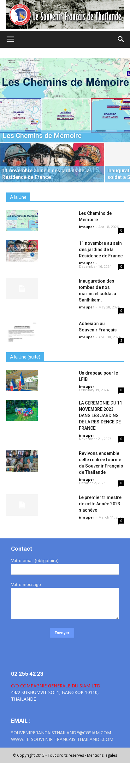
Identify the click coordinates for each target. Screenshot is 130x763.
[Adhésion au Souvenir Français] (22, 331)
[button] (121, 39)
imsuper (86, 226)
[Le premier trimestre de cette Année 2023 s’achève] (22, 505)
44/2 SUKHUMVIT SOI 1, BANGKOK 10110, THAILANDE (56, 692)
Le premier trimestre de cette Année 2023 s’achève (100, 504)
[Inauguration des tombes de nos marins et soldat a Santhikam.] (22, 289)
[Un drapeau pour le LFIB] (22, 381)
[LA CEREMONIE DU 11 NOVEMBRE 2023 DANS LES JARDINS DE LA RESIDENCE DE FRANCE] (22, 411)
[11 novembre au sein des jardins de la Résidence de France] (52, 168)
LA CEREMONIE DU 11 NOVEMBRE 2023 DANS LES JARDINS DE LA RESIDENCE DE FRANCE (100, 415)
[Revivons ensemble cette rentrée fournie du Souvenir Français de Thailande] (22, 461)
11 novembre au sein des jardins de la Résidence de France (101, 249)
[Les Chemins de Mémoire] (65, 100)
